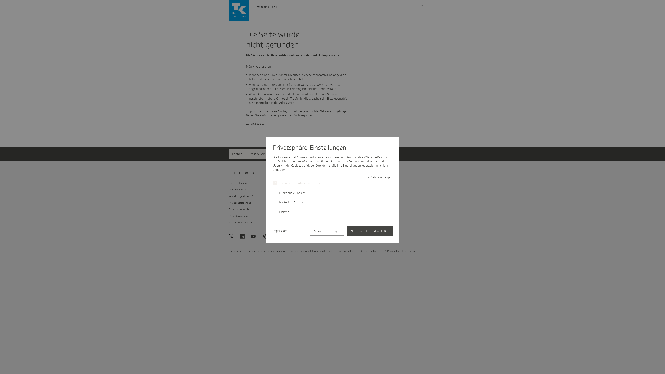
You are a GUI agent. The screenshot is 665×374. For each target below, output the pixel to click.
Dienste (284, 212)
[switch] (379, 177)
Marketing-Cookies (291, 202)
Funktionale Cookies (292, 193)
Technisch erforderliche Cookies (299, 183)
